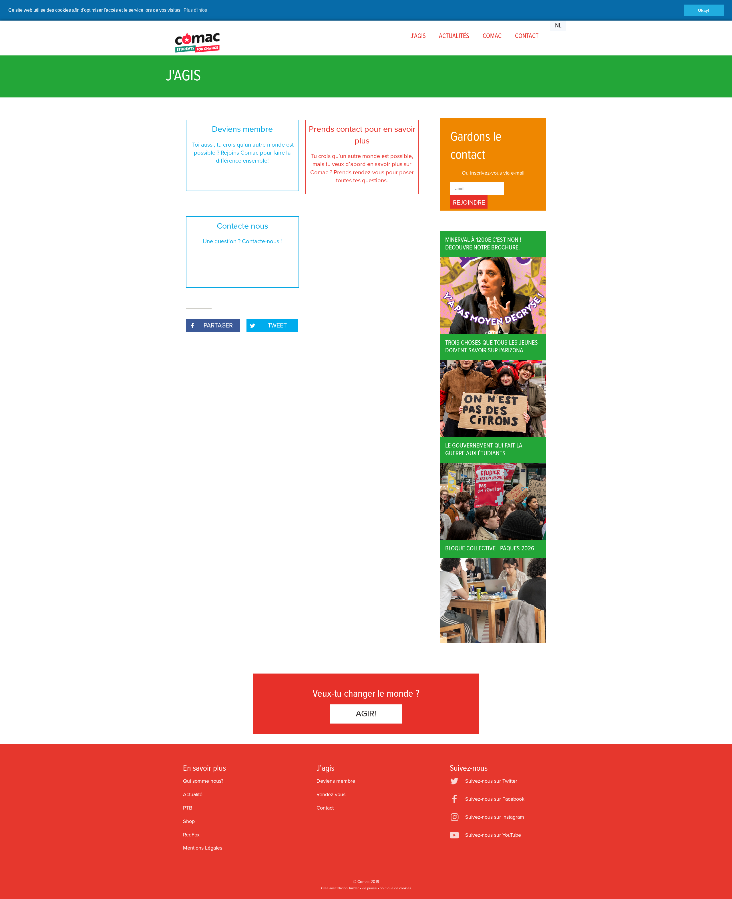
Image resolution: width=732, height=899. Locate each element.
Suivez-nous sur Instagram (494, 817)
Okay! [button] (703, 10)
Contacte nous (242, 233)
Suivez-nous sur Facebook (494, 799)
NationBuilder (348, 888)
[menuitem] (418, 36)
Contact (325, 808)
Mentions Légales (202, 848)
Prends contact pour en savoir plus (362, 154)
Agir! (366, 713)
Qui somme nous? (203, 781)
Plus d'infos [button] (195, 10)
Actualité (192, 794)
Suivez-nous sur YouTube (493, 835)
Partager (218, 325)
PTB (187, 808)
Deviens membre (242, 144)
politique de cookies (395, 888)
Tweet (277, 325)
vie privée (369, 888)
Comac (363, 881)
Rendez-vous (331, 794)
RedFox (191, 835)
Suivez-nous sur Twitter (491, 781)
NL (558, 25)
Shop (189, 821)
